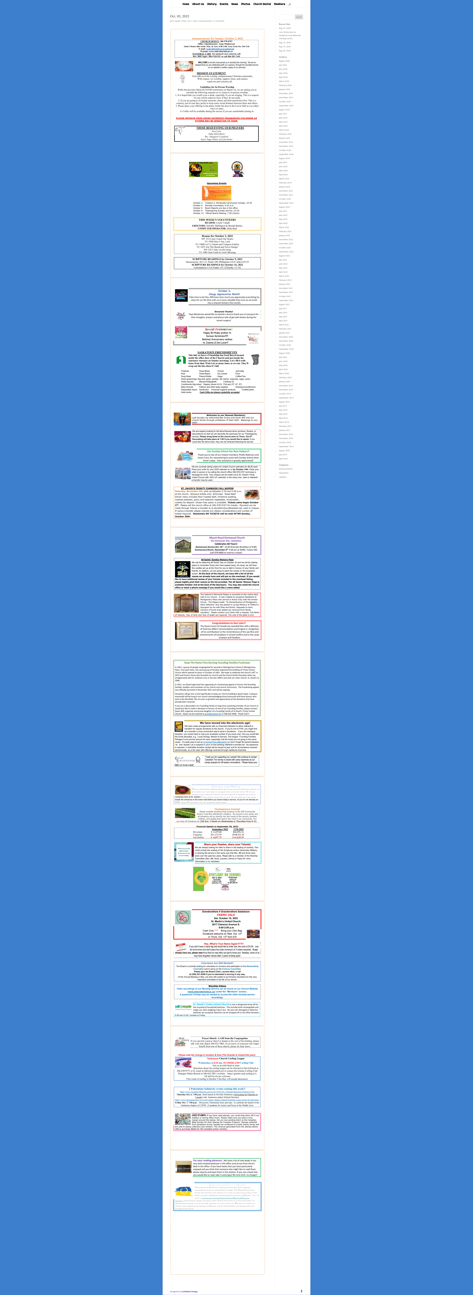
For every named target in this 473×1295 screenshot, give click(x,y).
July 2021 (283, 308)
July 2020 (283, 357)
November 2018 (286, 438)
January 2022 (284, 284)
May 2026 (283, 73)
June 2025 (283, 117)
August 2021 (284, 304)
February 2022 (285, 280)
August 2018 (284, 450)
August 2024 (284, 158)
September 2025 (286, 105)
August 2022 (284, 255)
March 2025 (284, 130)
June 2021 (283, 312)
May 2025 (283, 122)
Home (186, 4)
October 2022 (285, 247)
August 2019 (284, 402)
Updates (282, 477)
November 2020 (286, 341)
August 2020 (284, 353)
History (212, 4)
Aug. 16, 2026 (285, 46)
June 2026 (283, 69)
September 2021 (286, 300)
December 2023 (286, 190)
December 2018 (286, 434)
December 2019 (286, 385)
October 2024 (285, 150)
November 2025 (286, 97)
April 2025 (283, 126)
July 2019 (283, 406)
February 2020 (285, 377)
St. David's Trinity (179, 21)
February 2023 (285, 231)
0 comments (219, 21)
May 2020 (283, 365)
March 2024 (284, 178)
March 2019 (284, 422)
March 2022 (284, 276)
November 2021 (286, 292)
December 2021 (286, 288)
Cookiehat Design (189, 1291)
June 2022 (283, 264)
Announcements (205, 21)
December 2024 (286, 142)
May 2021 (283, 316)
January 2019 (284, 430)
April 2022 (283, 272)
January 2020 (284, 381)
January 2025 (284, 138)
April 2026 (283, 77)
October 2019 (285, 393)
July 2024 (283, 162)
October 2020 (285, 345)
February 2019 (285, 426)
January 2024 (284, 186)
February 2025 (285, 134)
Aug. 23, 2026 (285, 42)
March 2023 (284, 227)
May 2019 (283, 414)
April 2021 (283, 320)
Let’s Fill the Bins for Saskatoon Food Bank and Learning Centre (290, 35)
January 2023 (284, 235)
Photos (245, 4)
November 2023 (286, 195)
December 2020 (286, 337)
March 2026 (284, 81)
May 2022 (283, 268)
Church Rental (262, 4)
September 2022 (286, 251)
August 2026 (284, 61)
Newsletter (284, 473)
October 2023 (285, 199)
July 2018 (283, 454)
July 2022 (283, 259)
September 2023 (286, 203)
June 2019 (283, 410)
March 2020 (284, 373)
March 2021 (284, 324)
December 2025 (286, 93)
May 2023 (283, 219)
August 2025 (284, 109)
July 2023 (283, 211)
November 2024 (286, 146)
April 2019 (283, 418)
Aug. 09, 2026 (285, 50)
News (234, 4)
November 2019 (286, 389)
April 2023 (283, 223)
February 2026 (285, 85)
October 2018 (285, 442)
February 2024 (285, 182)
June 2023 (283, 215)
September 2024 (286, 154)
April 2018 (283, 458)
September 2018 (286, 446)
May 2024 (283, 170)
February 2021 (285, 328)
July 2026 (283, 65)
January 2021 (284, 333)
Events (224, 4)
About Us (198, 4)
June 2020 (283, 361)
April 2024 (283, 174)
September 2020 (286, 349)
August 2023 (284, 207)
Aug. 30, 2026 (285, 28)
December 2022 (286, 239)
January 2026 (284, 89)
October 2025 (285, 101)
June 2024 (283, 166)
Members (279, 4)
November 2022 (286, 243)
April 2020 (283, 369)
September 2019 (286, 397)
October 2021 (285, 296)
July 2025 (283, 113)
